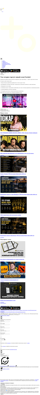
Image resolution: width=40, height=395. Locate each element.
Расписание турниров (6, 63)
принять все (2, 383)
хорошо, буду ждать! (4, 355)
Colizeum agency (5, 62)
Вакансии (4, 65)
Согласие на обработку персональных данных (22, 310)
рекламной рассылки (13, 349)
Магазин (3, 66)
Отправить (2, 339)
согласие (4, 346)
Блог (3, 67)
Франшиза (4, 61)
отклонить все (7, 383)
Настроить (12, 383)
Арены (3, 60)
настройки (2, 384)
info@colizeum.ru (3, 303)
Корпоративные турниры (6, 64)
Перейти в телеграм (5, 368)
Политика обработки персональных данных (7, 310)
